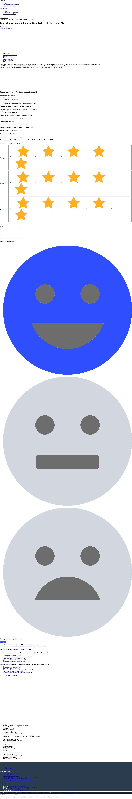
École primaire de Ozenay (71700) (11, 668)
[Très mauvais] (21, 168)
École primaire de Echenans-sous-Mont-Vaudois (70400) (16, 661)
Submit (16, 794)
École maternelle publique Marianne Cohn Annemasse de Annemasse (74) (21, 777)
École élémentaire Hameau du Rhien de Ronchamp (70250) (17, 657)
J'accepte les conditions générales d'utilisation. (13, 639)
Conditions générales (8, 768)
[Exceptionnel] (23, 157)
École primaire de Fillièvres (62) (11, 776)
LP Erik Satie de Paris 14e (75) (10, 774)
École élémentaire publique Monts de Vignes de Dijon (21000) (18, 672)
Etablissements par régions (9, 6)
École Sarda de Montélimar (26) (20, 790)
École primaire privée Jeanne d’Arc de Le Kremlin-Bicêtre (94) (22, 787)
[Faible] (99, 157)
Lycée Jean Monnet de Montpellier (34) (17, 786)
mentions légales (71, 792)
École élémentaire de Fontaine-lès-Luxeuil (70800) (15, 659)
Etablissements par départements (11, 4)
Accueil (5, 3)
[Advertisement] (46, 39)
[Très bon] (48, 157)
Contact (5, 767)
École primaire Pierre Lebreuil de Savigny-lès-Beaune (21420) (18, 670)
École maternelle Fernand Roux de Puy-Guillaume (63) (16, 778)
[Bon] (74, 157)
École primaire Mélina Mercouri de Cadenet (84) (22, 789)
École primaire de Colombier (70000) (12, 655)
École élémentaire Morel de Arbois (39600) (13, 671)
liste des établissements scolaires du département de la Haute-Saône (30, 646)
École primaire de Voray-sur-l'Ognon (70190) (14, 658)
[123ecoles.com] (4, 8)
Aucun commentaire (5, 26)
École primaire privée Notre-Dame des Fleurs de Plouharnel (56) (18, 780)
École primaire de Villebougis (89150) (12, 667)
